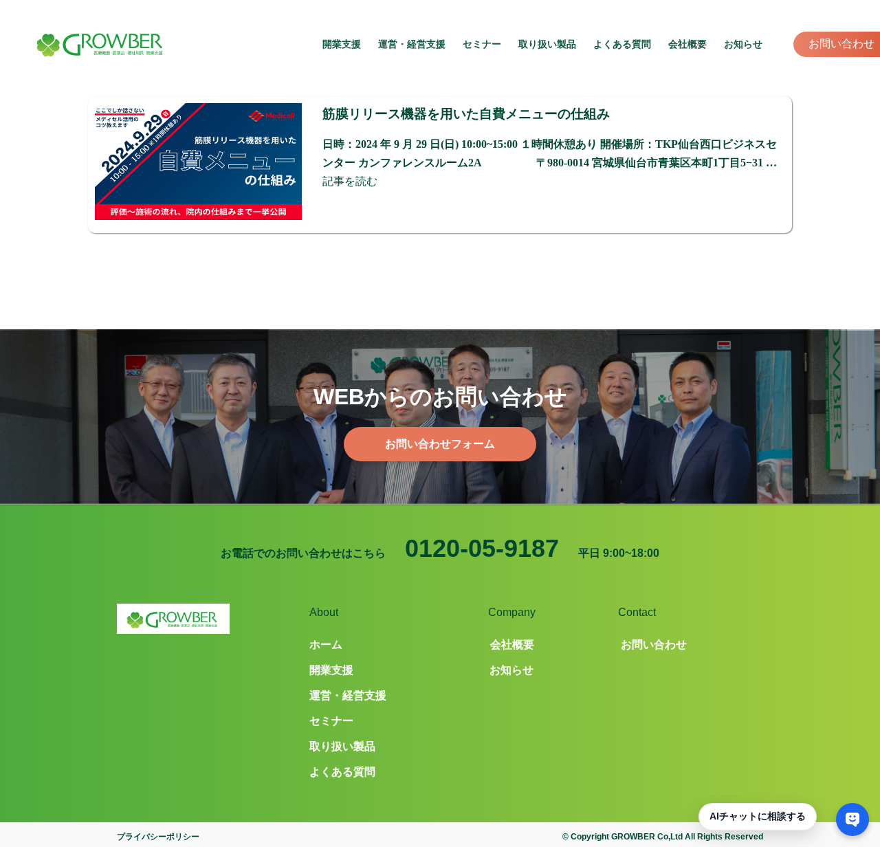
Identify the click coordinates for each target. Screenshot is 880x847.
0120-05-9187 (482, 548)
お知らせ (743, 44)
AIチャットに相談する (758, 816)
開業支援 (341, 44)
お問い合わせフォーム (440, 444)
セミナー (482, 44)
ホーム (325, 644)
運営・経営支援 (412, 44)
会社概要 (687, 44)
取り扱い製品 (547, 44)
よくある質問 (622, 44)
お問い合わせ (841, 44)
